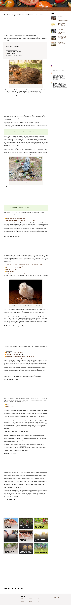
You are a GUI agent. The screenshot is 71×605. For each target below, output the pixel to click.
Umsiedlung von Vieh (10, 53)
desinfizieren (9, 350)
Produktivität (9, 48)
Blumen (25, 9)
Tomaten (22, 598)
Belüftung (21, 354)
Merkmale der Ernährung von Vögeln (14, 55)
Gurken (22, 600)
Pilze (31, 9)
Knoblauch (22, 601)
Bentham (21, 149)
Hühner (7, 12)
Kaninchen (30, 601)
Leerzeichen (37, 9)
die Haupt (5, 9)
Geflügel (5, 12)
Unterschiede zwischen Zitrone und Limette (60, 87)
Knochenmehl (23, 446)
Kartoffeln (22, 603)
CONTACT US (56, 597)
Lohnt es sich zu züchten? (11, 49)
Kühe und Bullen (31, 600)
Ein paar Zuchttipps (10, 57)
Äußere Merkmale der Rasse (12, 46)
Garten (11, 9)
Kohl (38, 601)
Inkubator (16, 231)
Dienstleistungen (47, 9)
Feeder (30, 400)
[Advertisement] (26, 24)
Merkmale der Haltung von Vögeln (13, 51)
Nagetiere (6, 361)
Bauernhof (18, 9)
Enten (30, 603)
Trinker (35, 400)
